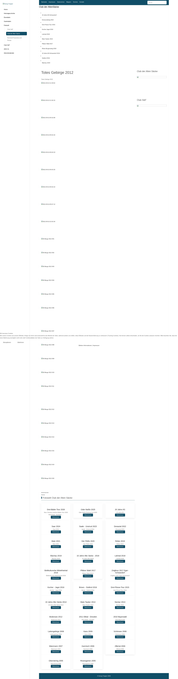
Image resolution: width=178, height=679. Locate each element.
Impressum (96, 345)
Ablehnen (20, 342)
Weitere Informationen (85, 345)
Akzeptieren (7, 342)
